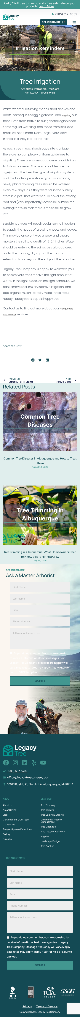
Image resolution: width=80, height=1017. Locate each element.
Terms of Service (46, 1006)
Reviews (7, 839)
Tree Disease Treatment (53, 831)
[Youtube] (43, 763)
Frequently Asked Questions (17, 829)
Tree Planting (47, 846)
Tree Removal (48, 810)
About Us (7, 805)
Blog (5, 814)
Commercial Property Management (51, 820)
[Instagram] (15, 763)
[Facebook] (6, 763)
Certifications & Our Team (16, 819)
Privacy (27, 1006)
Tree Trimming (48, 805)
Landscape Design (50, 841)
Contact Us (9, 824)
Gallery (6, 834)
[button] (74, 22)
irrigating (66, 115)
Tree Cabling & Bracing (52, 814)
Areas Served (9, 810)
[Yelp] (34, 763)
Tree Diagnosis (48, 826)
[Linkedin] (25, 763)
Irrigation (45, 836)
